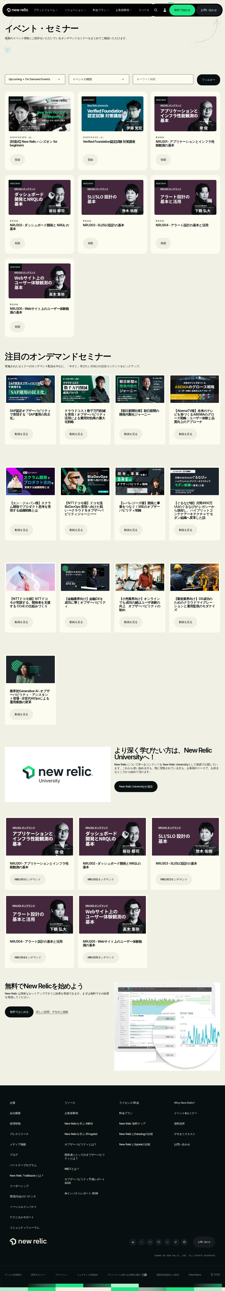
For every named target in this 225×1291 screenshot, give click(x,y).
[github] (150, 1242)
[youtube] (133, 1242)
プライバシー (61, 1274)
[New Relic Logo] (17, 10)
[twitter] (141, 1242)
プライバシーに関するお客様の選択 (123, 1274)
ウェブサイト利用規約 (87, 1274)
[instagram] (167, 1242)
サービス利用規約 (13, 1274)
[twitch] (176, 1242)
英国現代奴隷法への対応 (167, 1274)
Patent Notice (195, 1274)
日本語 (217, 1274)
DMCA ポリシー (38, 1274)
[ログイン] (164, 10)
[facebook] (184, 1242)
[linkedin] (158, 1242)
